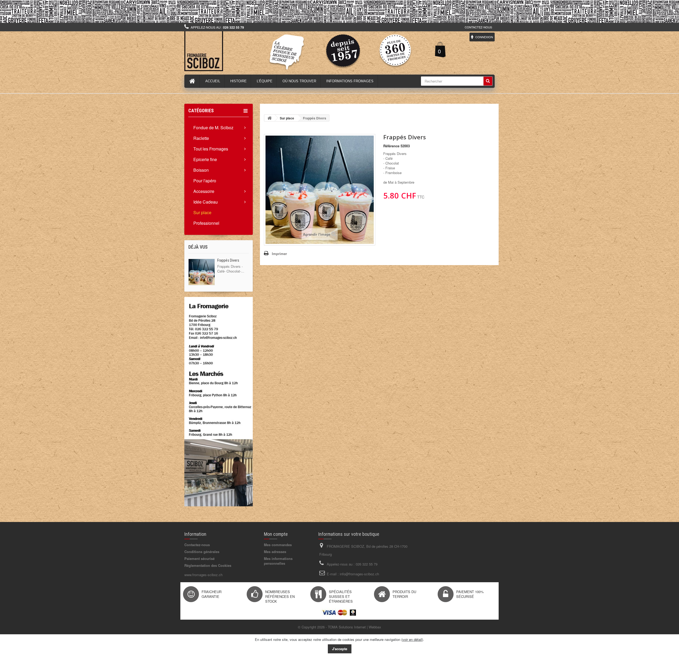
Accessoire (203, 191)
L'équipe (264, 81)
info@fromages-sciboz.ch (359, 573)
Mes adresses (275, 551)
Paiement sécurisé (199, 558)
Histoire (238, 81)
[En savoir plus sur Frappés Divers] (201, 272)
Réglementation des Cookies (207, 565)
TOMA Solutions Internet (347, 626)
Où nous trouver (299, 81)
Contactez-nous (478, 27)
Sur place (202, 212)
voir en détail (412, 639)
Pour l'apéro (204, 181)
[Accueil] (192, 81)
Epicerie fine (205, 159)
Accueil (212, 81)
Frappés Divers (228, 260)
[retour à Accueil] (269, 118)
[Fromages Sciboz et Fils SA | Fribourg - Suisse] (233, 51)
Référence (391, 146)
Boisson (201, 170)
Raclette (201, 138)
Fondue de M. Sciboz (213, 127)
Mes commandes (278, 544)
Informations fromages (349, 81)
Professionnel (206, 223)
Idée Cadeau (205, 202)
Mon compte (276, 534)
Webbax (375, 626)
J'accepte (339, 648)
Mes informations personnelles (278, 561)
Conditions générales (201, 551)
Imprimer (279, 253)
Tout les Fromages (210, 149)
